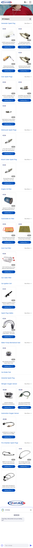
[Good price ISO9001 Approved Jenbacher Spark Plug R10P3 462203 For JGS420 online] (8, 34)
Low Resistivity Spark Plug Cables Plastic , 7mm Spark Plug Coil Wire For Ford (9, 333)
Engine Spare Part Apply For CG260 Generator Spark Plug (8, 486)
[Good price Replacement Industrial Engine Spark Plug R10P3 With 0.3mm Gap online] (8, 58)
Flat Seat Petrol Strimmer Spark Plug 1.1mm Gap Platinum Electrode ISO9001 (8, 179)
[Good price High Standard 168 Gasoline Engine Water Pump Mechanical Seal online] (8, 353)
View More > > (28, 23)
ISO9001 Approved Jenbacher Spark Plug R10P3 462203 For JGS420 (8, 43)
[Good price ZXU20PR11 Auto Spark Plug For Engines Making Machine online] (24, 87)
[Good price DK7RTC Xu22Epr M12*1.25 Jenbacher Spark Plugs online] (8, 87)
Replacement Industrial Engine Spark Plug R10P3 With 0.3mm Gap (8, 67)
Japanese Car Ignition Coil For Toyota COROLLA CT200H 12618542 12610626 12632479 (8, 303)
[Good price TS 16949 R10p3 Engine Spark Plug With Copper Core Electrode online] (24, 34)
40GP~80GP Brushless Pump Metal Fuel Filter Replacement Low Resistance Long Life (8, 268)
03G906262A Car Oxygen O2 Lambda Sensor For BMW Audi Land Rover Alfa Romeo (8, 433)
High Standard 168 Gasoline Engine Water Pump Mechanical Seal (8, 362)
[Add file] (2, 545)
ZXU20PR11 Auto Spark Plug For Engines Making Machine (24, 96)
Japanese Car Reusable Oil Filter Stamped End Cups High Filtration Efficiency (8, 209)
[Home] (16, 505)
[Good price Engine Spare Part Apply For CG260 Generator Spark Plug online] (8, 477)
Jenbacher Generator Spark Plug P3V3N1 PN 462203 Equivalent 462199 (24, 67)
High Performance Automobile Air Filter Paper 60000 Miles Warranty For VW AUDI (24, 238)
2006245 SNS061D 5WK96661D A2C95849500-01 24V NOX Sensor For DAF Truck (8, 403)
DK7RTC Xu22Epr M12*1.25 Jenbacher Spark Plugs (8, 96)
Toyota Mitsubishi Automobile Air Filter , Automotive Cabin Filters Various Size (8, 238)
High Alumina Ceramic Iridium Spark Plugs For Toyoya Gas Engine (8, 120)
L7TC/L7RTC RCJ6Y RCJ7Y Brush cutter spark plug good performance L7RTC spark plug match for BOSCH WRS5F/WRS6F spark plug (8, 149)
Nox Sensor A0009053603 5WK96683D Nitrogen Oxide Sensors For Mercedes (24, 403)
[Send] (30, 545)
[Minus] (31, 510)
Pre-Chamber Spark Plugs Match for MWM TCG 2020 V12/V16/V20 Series (24, 462)
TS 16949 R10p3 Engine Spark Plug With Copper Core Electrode (24, 43)
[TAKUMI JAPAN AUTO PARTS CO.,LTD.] (6, 2)
